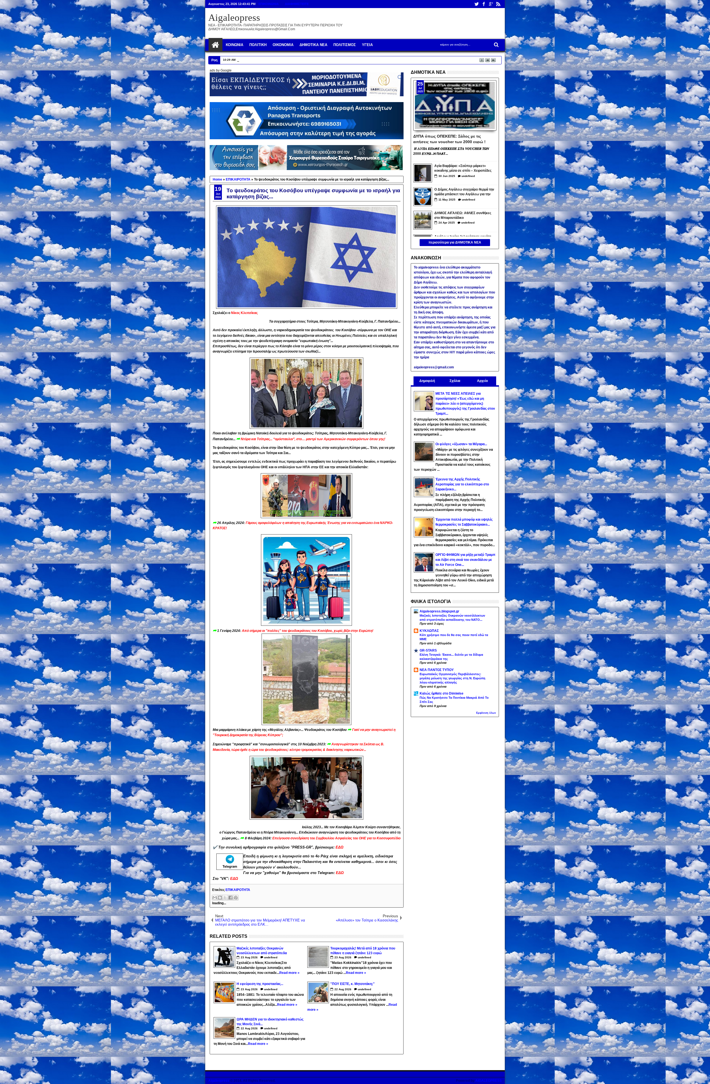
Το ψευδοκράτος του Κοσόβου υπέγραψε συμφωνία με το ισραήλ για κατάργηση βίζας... (313, 193)
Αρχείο (482, 381)
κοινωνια (234, 45)
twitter (476, 4)
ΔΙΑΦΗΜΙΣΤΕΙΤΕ (297, 4)
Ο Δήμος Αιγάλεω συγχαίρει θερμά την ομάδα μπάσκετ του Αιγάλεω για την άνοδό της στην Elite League (464, 192)
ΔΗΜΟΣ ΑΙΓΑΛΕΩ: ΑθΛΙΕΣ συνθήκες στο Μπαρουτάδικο (462, 215)
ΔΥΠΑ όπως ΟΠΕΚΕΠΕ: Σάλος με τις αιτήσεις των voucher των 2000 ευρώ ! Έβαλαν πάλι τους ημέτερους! (449, 138)
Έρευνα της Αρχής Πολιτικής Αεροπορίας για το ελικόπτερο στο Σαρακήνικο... (462, 484)
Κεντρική (215, 45)
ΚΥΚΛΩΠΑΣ (429, 631)
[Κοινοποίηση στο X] (225, 897)
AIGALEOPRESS (488, 1081)
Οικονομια (283, 45)
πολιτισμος (344, 45)
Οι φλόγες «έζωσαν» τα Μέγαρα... (461, 444)
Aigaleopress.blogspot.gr (439, 611)
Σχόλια (455, 381)
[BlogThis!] (220, 897)
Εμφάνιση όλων (486, 712)
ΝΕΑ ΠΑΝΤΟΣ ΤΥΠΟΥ (437, 670)
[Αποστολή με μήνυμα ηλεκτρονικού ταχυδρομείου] (214, 897)
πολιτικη (258, 45)
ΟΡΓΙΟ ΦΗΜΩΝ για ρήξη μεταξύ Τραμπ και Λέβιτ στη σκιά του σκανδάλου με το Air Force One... (465, 560)
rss (498, 4)
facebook (483, 4)
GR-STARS (428, 650)
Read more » (289, 973)
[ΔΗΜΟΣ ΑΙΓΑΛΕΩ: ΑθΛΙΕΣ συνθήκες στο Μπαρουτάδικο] (422, 220)
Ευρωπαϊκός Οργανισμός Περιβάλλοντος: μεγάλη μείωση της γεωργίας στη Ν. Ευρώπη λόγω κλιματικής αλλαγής (452, 678)
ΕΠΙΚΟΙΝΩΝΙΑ (268, 4)
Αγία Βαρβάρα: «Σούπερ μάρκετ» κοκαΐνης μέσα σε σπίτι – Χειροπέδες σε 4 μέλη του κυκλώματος (462, 169)
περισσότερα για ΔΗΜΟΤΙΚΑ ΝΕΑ (454, 242)
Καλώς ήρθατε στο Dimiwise (441, 693)
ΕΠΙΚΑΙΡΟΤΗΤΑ (237, 890)
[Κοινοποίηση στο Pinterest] (236, 897)
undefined (270, 957)
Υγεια (367, 45)
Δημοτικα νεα (313, 45)
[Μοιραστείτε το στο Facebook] (230, 897)
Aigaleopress (234, 17)
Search (496, 45)
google (491, 4)
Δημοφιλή (427, 381)
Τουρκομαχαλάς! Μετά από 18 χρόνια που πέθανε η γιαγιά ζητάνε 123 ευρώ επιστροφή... (297, 59)
